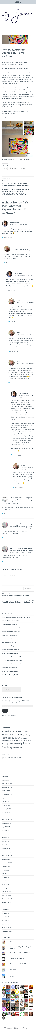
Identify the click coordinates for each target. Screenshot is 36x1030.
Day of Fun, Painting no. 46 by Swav (20, 952)
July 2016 (4, 830)
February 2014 (6, 931)
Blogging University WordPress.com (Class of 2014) (16, 617)
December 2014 (6, 895)
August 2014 (5, 909)
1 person (10, 237)
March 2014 (5, 927)
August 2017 (5, 798)
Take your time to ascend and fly (10, 620)
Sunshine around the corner (9, 638)
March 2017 (5, 805)
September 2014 (6, 906)
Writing (21, 747)
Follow (5, 710)
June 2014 (4, 916)
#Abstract (11, 159)
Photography (24, 738)
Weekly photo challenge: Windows (11, 631)
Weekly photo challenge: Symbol (15, 595)
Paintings (28, 735)
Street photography (25, 740)
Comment (28, 588)
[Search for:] (11, 689)
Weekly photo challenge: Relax (10, 671)
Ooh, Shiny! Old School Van (9, 642)
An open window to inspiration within (12, 660)
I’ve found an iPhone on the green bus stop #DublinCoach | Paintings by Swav (21, 500)
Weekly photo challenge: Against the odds (13, 656)
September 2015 (6, 863)
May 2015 (4, 877)
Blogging (12, 731)
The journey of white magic (9, 667)
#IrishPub (5, 159)
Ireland (15, 735)
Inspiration (11, 735)
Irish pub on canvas (12, 191)
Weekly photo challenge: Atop (10, 653)
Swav (6, 181)
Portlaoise (19, 193)
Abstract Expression (11, 183)
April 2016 (4, 841)
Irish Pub (9, 185)
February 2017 (6, 809)
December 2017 (6, 783)
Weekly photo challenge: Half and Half (18, 601)
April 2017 (4, 801)
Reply (26, 224)
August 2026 (5, 780)
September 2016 (6, 823)
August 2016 (5, 826)
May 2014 (4, 920)
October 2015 (5, 859)
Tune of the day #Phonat (17, 958)
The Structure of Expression (9, 635)
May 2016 (4, 837)
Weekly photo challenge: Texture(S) (11, 646)
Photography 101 (6, 740)
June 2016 (4, 834)
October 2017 (5, 790)
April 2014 (4, 924)
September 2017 (6, 794)
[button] (12, 128)
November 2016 (6, 819)
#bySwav (27, 159)
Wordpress (16, 747)
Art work (5, 731)
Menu (18, 2)
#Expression (20, 159)
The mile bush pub (20, 194)
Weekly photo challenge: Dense (10, 649)
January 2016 (5, 852)
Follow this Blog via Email (12, 697)
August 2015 (5, 866)
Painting (21, 735)
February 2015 (6, 888)
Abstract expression (11, 189)
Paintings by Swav (8, 193)
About (12, 941)
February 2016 (6, 848)
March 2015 (5, 884)
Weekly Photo (7, 743)
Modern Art (17, 185)
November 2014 (6, 899)
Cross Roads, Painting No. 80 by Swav (12, 674)
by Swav (22, 189)
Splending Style (13, 187)
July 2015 (4, 870)
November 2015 (6, 855)
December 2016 (6, 816)
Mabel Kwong (14, 222)
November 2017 (6, 787)
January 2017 (5, 812)
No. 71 (21, 191)
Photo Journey (14, 740)
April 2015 (4, 881)
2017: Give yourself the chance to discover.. (13, 664)
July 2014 (4, 913)
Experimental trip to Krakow (9, 624)
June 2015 (4, 873)
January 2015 (5, 891)
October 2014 (5, 902)
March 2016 (5, 845)
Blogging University (21, 731)
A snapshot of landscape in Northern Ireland (14, 628)
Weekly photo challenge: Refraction (20, 963)
